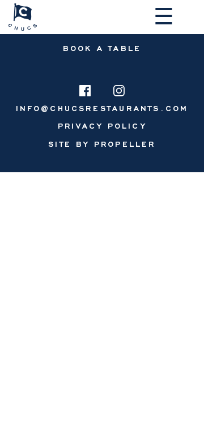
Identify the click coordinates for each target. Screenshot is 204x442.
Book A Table (102, 47)
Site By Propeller (101, 143)
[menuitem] (102, 125)
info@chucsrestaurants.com (102, 108)
